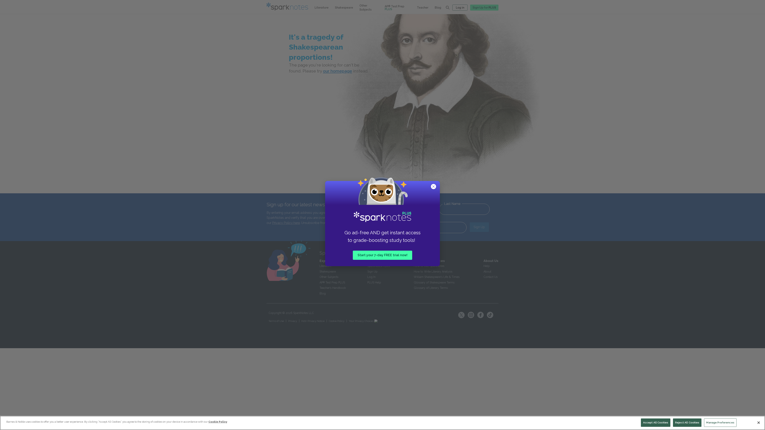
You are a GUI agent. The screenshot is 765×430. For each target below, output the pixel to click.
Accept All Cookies (655, 422)
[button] (433, 187)
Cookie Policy (217, 421)
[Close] (758, 422)
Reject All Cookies (687, 422)
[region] (382, 423)
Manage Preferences (720, 422)
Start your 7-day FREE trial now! (382, 255)
